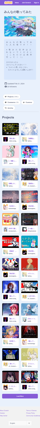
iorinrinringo (12, 208)
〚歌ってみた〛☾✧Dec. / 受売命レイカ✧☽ (13, 364)
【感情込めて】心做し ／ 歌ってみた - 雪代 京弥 (32, 138)
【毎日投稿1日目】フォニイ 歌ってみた (13, 273)
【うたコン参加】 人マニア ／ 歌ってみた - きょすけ (32, 364)
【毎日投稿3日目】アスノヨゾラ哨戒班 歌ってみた (32, 206)
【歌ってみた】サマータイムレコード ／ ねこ (13, 296)
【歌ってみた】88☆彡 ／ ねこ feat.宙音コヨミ (32, 386)
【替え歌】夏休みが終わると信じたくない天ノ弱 (13, 138)
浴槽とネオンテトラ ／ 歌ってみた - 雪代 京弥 (13, 183)
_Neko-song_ (13, 141)
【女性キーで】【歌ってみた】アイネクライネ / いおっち (13, 206)
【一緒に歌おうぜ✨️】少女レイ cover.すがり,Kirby (32, 228)
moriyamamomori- (13, 231)
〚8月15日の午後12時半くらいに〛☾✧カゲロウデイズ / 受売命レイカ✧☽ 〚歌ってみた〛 (32, 296)
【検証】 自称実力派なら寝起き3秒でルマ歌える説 (13, 251)
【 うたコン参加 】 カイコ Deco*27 (13, 386)
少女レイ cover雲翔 (32, 318)
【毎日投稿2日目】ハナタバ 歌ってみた (32, 251)
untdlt (29, 321)
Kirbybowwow (32, 231)
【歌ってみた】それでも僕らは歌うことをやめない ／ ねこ (13, 318)
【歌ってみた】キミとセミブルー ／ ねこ (32, 161)
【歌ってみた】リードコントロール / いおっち (32, 341)
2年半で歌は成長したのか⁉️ (13, 228)
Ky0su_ (30, 141)
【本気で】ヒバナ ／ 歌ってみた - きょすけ (13, 341)
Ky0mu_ (11, 389)
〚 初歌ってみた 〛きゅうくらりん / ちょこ (13, 161)
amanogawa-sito (32, 208)
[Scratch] (8, 2)
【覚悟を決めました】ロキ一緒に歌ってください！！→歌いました (32, 183)
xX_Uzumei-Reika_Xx (32, 186)
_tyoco (11, 163)
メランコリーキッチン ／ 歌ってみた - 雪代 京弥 (32, 273)
